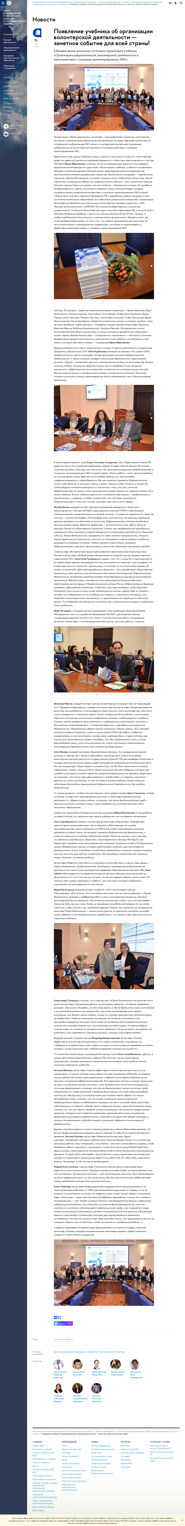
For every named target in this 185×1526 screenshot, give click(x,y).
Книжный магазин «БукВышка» (132, 1452)
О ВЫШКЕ (37, 1441)
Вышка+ (65, 1460)
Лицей (64, 1445)
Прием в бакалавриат (70, 1456)
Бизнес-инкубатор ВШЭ (71, 1477)
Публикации (125, 1467)
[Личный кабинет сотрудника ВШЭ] (175, 3)
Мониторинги (96, 1452)
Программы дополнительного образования (12, 58)
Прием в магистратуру (70, 1463)
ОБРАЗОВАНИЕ (69, 1441)
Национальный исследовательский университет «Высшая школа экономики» (63, 1431)
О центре (8, 34)
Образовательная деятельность (11, 48)
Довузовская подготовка (72, 1449)
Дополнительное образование (74, 1470)
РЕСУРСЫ (125, 1441)
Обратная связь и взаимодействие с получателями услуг (69, 1487)
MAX (8, 114)
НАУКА (94, 1441)
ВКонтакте (11, 103)
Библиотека (125, 1445)
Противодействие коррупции (44, 1479)
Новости (36, 1434)
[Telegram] (59, 1317)
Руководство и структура (42, 1449)
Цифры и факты (39, 1445)
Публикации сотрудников (9, 66)
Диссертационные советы (101, 1456)
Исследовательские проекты (102, 1449)
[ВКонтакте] (55, 1317)
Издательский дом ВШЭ (130, 1449)
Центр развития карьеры (72, 1474)
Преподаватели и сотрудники (44, 1459)
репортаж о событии (63, 1339)
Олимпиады (66, 1452)
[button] (151, 266)
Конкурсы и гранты (98, 1467)
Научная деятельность (10, 40)
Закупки (35, 1466)
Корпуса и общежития (41, 1462)
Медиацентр (126, 1460)
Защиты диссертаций (99, 1460)
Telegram (10, 111)
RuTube (9, 107)
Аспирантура (67, 1467)
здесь (153, 1518)
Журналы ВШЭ (126, 1463)
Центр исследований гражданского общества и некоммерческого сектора (89, 1351)
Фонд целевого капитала (42, 1476)
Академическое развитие (101, 1463)
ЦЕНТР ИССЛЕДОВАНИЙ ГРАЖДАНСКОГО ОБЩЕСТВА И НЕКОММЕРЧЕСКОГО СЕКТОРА (14, 17)
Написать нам (15, 133)
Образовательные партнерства (74, 1481)
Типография (125, 1456)
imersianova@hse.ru (11, 86)
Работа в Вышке (38, 1510)
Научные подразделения (105, 1431)
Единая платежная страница (43, 1507)
